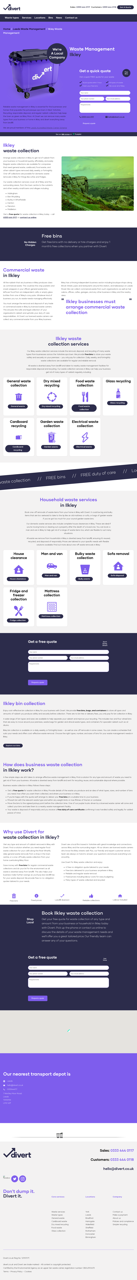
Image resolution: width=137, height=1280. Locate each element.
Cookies (28, 1272)
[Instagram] (23, 1178)
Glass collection (58, 1231)
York (87, 1212)
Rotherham (90, 1231)
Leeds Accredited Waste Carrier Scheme (49, 128)
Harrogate (90, 1221)
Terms (6, 1272)
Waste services (58, 1212)
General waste (57, 1218)
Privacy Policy (16, 1272)
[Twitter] (15, 1178)
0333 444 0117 (83, 7)
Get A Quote (125, 7)
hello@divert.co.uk (116, 117)
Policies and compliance (123, 1221)
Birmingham (91, 1237)
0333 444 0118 (109, 7)
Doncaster (90, 1234)
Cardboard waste (59, 1221)
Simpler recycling (120, 1225)
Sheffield (89, 1228)
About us (117, 1218)
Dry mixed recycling (59, 1225)
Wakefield (90, 1225)
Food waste (56, 1228)
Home (6, 29)
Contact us (118, 1212)
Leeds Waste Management (29, 29)
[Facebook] (7, 1178)
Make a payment (120, 1215)
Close (130, 16)
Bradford (89, 1218)
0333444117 (12, 1089)
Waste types (57, 1215)
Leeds (10, 1081)
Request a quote (89, 123)
